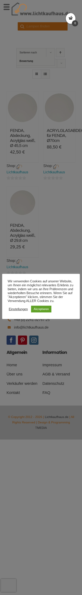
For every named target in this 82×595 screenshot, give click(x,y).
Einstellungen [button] (18, 309)
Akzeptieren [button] (41, 309)
